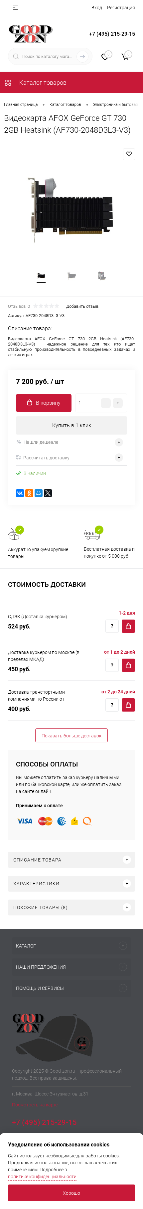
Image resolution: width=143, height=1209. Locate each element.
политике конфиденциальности (42, 1176)
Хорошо (71, 1193)
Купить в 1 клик (71, 425)
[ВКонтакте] (20, 493)
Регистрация (121, 7)
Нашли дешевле (41, 442)
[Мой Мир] (39, 493)
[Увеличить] (71, 213)
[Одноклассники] (29, 493)
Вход (96, 7)
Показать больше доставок (71, 735)
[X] (48, 493)
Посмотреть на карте (35, 1104)
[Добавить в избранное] (129, 154)
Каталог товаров (42, 82)
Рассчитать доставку (46, 457)
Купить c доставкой (128, 626)
